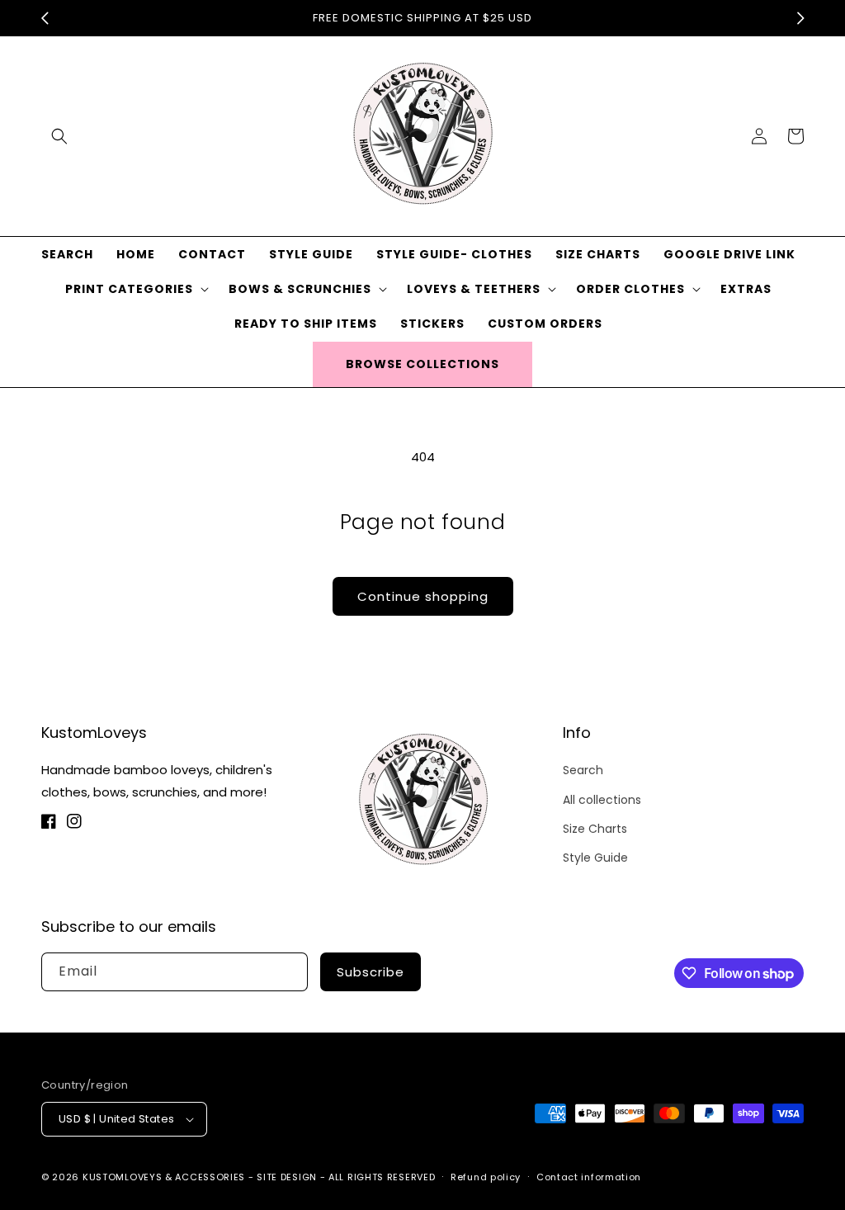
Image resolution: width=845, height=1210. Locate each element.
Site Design (287, 1177)
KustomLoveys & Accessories (165, 1177)
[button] (59, 136)
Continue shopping (423, 596)
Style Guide (595, 857)
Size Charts (595, 828)
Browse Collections (422, 364)
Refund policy (486, 1177)
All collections (602, 800)
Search (583, 770)
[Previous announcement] (44, 18)
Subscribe (370, 972)
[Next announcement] (800, 18)
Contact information (588, 1177)
